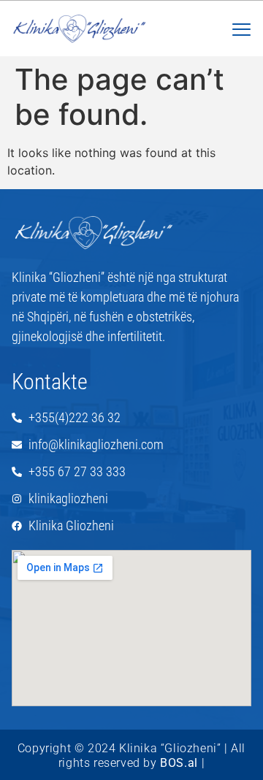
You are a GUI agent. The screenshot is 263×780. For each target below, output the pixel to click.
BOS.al (179, 763)
